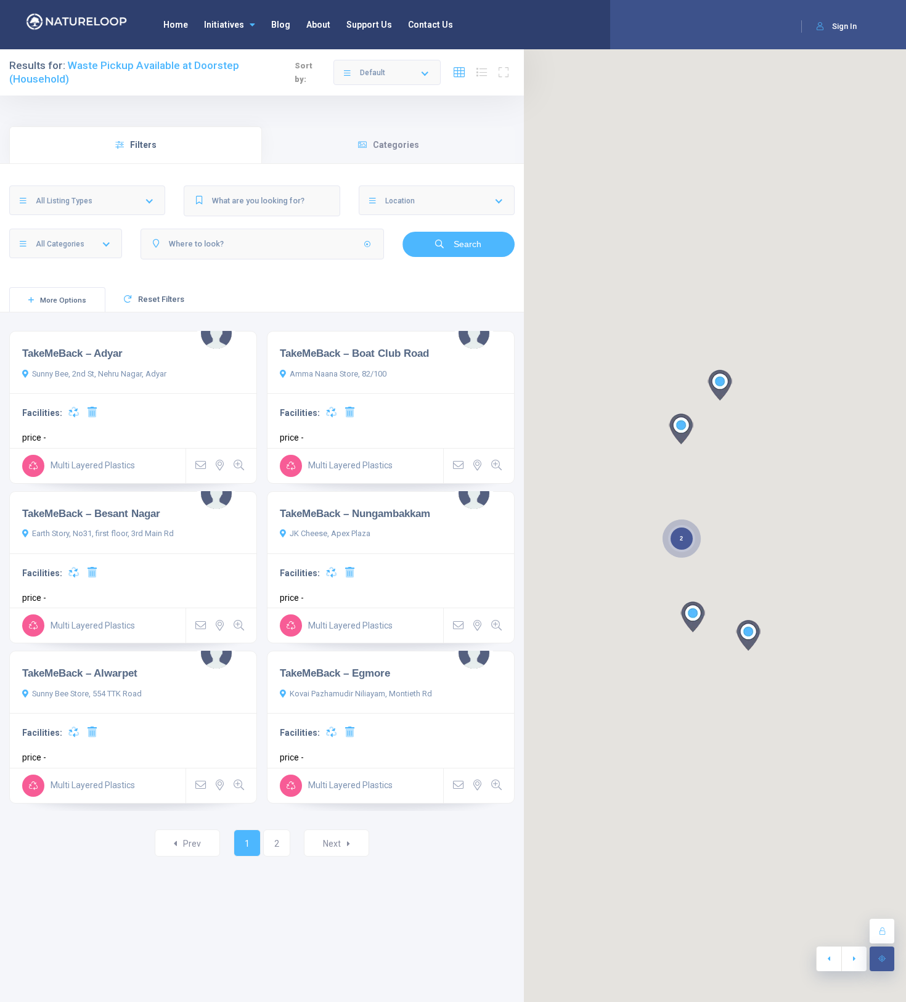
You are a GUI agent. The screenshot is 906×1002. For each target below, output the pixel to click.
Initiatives (224, 25)
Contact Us (430, 25)
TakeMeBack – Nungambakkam (355, 513)
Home (175, 25)
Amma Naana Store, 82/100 (338, 373)
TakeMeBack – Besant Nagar (91, 513)
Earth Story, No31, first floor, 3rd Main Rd (103, 533)
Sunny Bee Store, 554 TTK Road (87, 693)
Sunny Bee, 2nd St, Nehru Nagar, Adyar (99, 373)
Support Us (369, 25)
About (318, 25)
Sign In (844, 26)
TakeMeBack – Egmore (335, 673)
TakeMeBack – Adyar (72, 353)
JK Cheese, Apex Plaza (330, 533)
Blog (280, 25)
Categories (396, 145)
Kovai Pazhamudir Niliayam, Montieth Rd (361, 693)
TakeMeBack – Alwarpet (79, 673)
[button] (692, 616)
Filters (143, 145)
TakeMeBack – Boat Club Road (354, 353)
